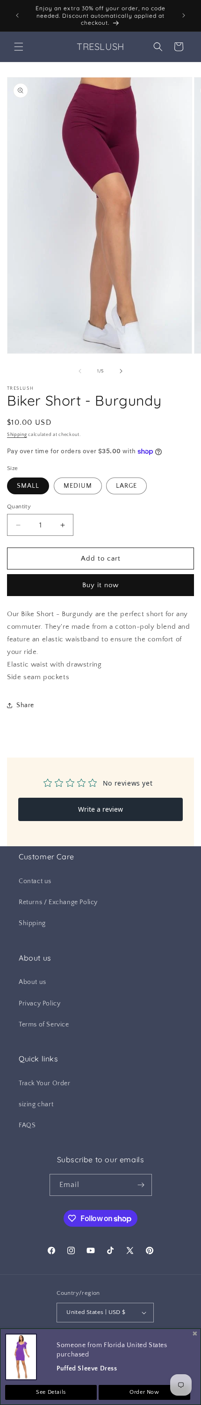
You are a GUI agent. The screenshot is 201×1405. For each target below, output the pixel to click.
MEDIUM (78, 486)
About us (32, 982)
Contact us (35, 881)
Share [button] (25, 705)
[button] (18, 46)
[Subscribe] (141, 1185)
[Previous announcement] (17, 15)
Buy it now (100, 585)
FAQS (27, 1125)
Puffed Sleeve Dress (87, 1368)
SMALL (28, 486)
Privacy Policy (39, 1003)
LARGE (126, 486)
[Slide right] (121, 371)
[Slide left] (80, 371)
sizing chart (36, 1104)
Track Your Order (45, 1083)
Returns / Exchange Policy (58, 902)
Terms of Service (44, 1024)
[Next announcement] (183, 15)
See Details (51, 1392)
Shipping (17, 434)
